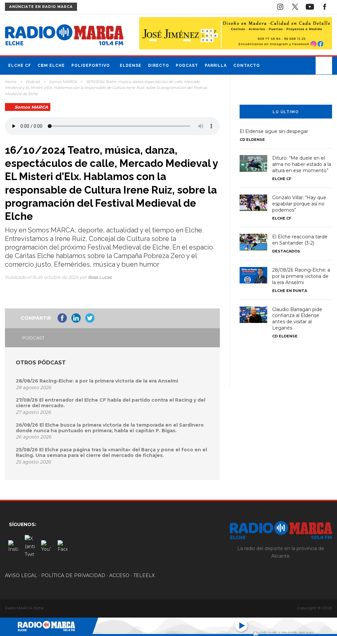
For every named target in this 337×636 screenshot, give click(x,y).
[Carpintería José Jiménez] (235, 33)
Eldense (131, 65)
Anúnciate (41, 7)
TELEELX (144, 575)
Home (10, 81)
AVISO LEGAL (21, 575)
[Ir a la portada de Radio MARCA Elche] (64, 36)
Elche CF (19, 65)
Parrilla (216, 65)
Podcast (187, 65)
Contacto (246, 65)
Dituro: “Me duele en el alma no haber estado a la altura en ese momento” (301, 164)
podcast (33, 337)
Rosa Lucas (100, 277)
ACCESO (119, 575)
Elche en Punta (289, 290)
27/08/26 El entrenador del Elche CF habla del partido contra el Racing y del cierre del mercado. (110, 403)
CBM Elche (51, 65)
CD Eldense (252, 139)
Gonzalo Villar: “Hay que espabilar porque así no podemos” (299, 204)
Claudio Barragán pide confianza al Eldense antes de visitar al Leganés (297, 318)
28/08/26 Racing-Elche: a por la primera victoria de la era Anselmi (97, 381)
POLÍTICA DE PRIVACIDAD (73, 575)
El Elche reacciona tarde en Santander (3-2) (299, 240)
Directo (158, 65)
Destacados (286, 251)
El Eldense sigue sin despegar (274, 131)
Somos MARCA (63, 81)
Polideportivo (90, 65)
